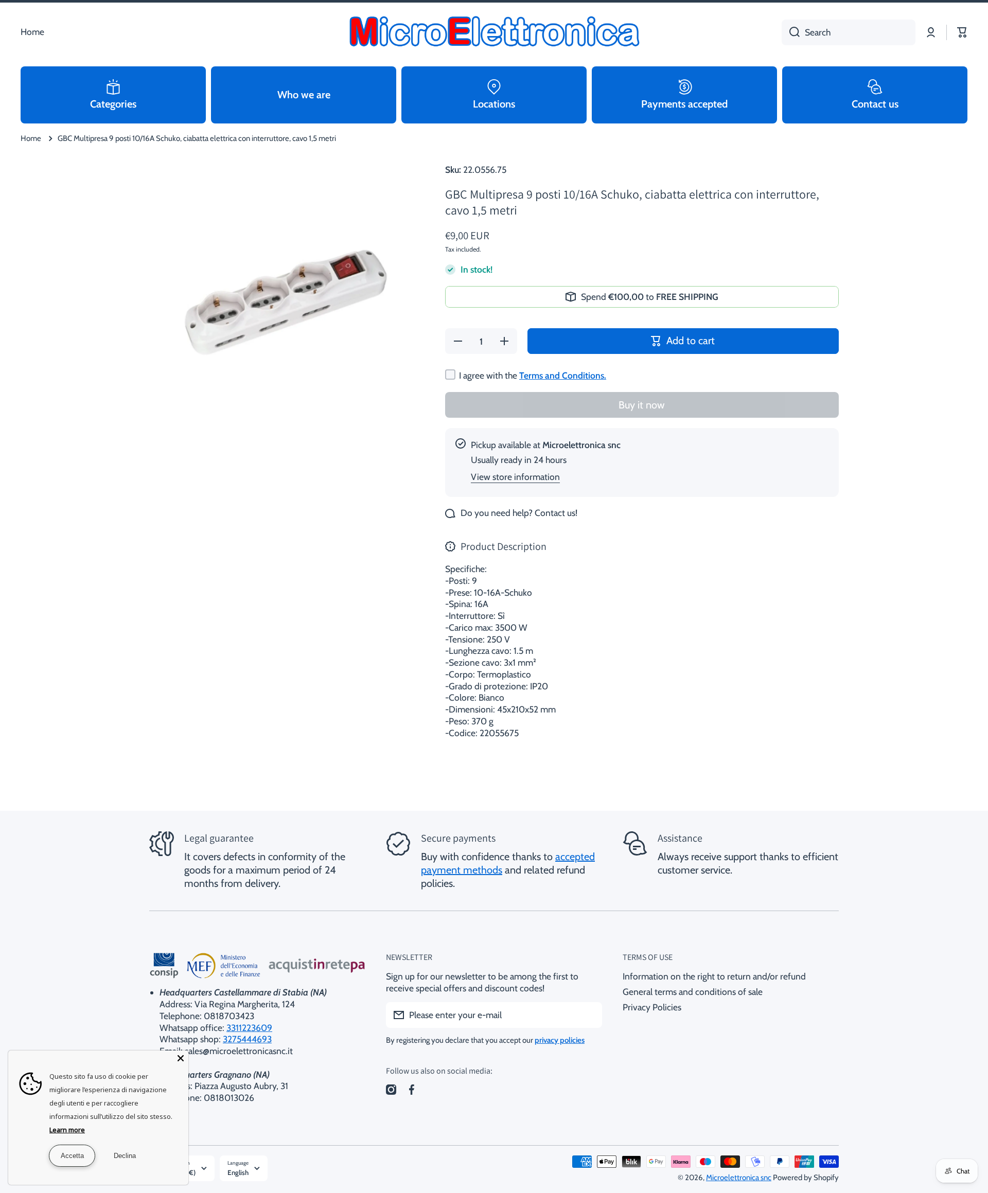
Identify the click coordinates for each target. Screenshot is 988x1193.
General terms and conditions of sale (693, 991)
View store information (515, 476)
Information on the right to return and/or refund (714, 976)
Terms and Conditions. (562, 375)
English (238, 1172)
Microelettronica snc (738, 1177)
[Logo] (494, 32)
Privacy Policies (652, 1007)
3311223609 (249, 1027)
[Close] (180, 1058)
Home (31, 138)
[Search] (791, 32)
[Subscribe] (589, 1015)
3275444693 (247, 1039)
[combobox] (848, 32)
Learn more (67, 1129)
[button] (962, 32)
